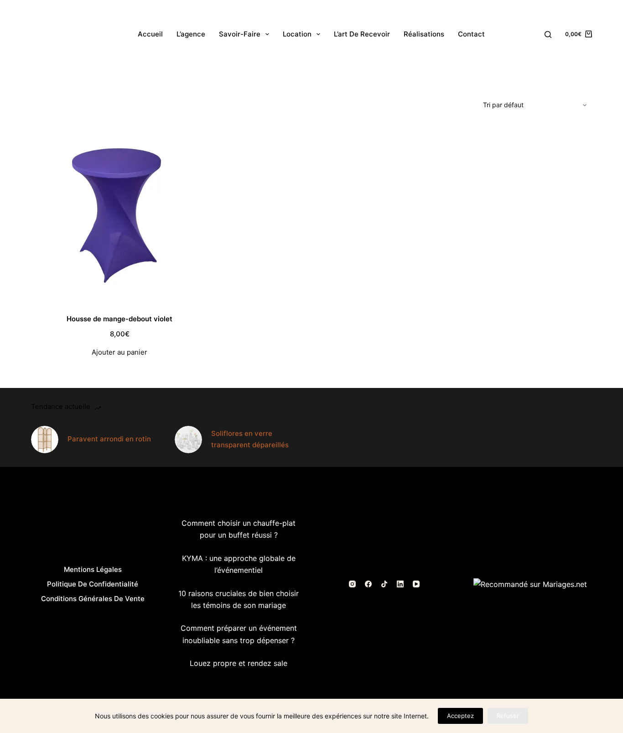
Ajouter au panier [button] (119, 352)
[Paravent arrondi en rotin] (44, 439)
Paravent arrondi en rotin (109, 439)
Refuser (508, 715)
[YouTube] (416, 584)
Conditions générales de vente (93, 598)
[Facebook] (368, 584)
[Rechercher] (548, 34)
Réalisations (424, 34)
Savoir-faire (239, 34)
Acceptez (460, 715)
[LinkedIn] (400, 584)
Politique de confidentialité (92, 584)
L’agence (191, 34)
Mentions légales (93, 569)
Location (297, 34)
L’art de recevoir (362, 34)
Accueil (150, 34)
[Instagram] (352, 584)
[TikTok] (384, 584)
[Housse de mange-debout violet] (119, 214)
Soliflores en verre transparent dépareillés (250, 439)
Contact (471, 34)
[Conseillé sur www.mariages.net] (530, 583)
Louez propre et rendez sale (238, 663)
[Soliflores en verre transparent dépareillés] (188, 439)
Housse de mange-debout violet (119, 318)
